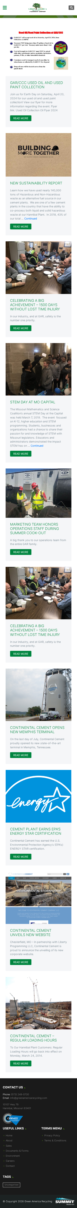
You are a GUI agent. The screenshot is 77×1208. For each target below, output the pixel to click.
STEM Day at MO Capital (32, 402)
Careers (10, 1160)
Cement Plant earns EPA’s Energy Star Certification (35, 831)
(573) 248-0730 (20, 1094)
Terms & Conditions (55, 1140)
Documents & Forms (17, 1150)
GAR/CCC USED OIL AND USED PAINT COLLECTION (36, 84)
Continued (30, 218)
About (9, 1140)
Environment (13, 1155)
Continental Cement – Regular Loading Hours (33, 1038)
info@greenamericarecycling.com (28, 1098)
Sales (9, 1145)
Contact (10, 1166)
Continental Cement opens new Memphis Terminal (37, 729)
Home (9, 1135)
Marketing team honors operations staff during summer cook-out (34, 528)
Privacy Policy (52, 1135)
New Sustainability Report (36, 183)
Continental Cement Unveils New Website (30, 932)
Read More (20, 118)
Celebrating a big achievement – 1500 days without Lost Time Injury (35, 304)
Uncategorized (11, 1185)
